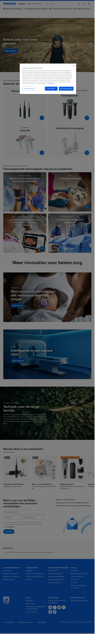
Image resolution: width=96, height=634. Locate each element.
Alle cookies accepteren (66, 88)
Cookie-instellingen (28, 88)
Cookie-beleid (50, 83)
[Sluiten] (74, 66)
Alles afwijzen (51, 88)
